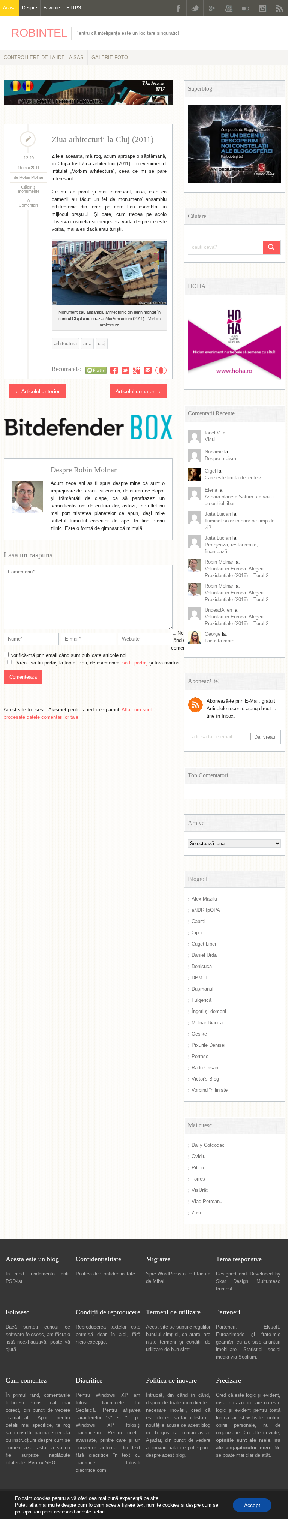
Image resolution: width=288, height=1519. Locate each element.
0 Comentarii (28, 203)
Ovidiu (199, 1156)
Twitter (195, 8)
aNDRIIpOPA (206, 910)
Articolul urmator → (138, 391)
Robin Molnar (219, 562)
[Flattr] (96, 370)
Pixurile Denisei (208, 1045)
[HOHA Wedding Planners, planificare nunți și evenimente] (234, 378)
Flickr (245, 8)
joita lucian (218, 538)
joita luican (218, 514)
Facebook (178, 8)
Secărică (85, 1410)
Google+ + (136, 370)
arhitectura (65, 343)
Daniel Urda (204, 955)
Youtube (228, 8)
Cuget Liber (204, 944)
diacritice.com (91, 1470)
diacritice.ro (88, 1432)
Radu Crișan (205, 1067)
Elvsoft (271, 1327)
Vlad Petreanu (207, 1201)
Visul (210, 439)
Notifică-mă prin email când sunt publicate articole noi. (69, 655)
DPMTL (200, 977)
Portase (200, 1056)
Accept (252, 1505)
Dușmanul (202, 989)
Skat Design (232, 1281)
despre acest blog (165, 1455)
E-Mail (148, 370)
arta (87, 343)
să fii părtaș (135, 663)
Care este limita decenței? (233, 477)
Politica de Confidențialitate (105, 1274)
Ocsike (199, 1034)
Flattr (160, 370)
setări (99, 1512)
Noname (214, 452)
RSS (279, 8)
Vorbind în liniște (210, 1090)
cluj (101, 343)
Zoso (197, 1212)
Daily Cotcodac (208, 1145)
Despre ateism (220, 458)
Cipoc (198, 932)
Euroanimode (230, 1334)
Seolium (247, 1357)
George (212, 634)
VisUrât (200, 1190)
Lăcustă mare (219, 641)
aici (122, 1334)
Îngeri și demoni (209, 1011)
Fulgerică (202, 1000)
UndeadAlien (218, 610)
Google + (212, 8)
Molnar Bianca (207, 1022)
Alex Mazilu (204, 899)
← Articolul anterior (37, 391)
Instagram (262, 8)
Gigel (210, 471)
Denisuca (202, 966)
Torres (198, 1179)
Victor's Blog (205, 1079)
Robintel (39, 33)
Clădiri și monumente (28, 189)
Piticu (198, 1167)
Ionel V (212, 432)
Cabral (199, 921)
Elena (211, 490)
